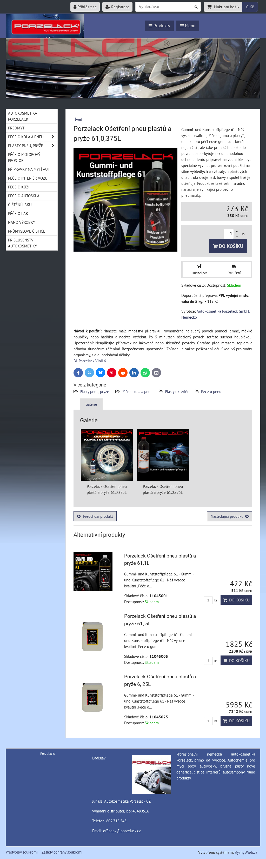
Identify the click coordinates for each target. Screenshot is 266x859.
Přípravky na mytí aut (29, 169)
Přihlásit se (86, 6)
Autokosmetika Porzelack (22, 116)
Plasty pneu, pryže (94, 391)
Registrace (119, 6)
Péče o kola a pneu (137, 391)
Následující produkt (227, 516)
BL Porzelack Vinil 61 (91, 360)
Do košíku (230, 246)
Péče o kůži (18, 186)
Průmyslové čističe (26, 231)
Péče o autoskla (23, 195)
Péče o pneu (211, 391)
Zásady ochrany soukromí (62, 852)
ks (215, 600)
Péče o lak (18, 213)
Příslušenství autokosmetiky (22, 242)
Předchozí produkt (98, 516)
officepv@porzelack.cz (122, 830)
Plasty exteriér (177, 391)
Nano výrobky (21, 222)
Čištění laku (20, 204)
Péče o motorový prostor (24, 157)
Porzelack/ (47, 753)
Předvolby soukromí (22, 852)
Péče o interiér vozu (28, 178)
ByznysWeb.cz (246, 852)
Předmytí (16, 127)
